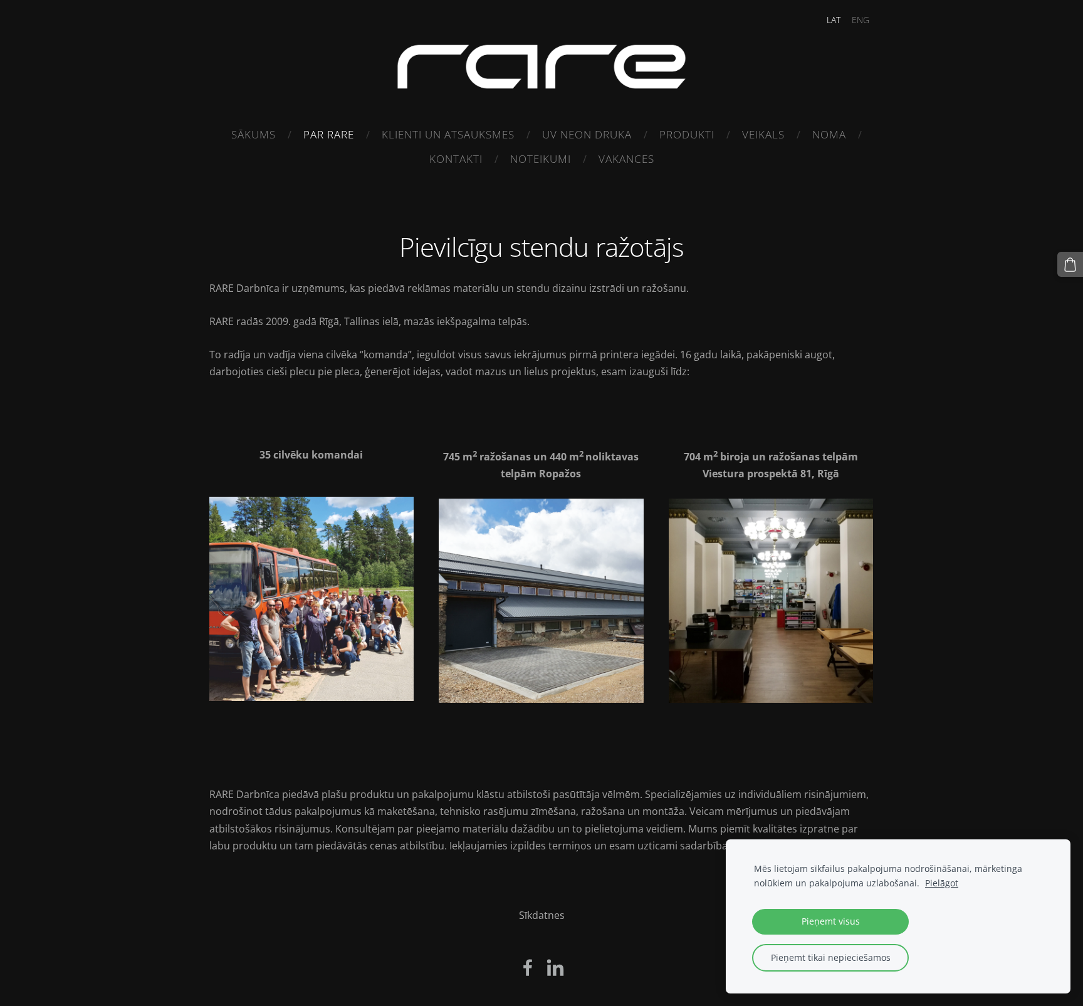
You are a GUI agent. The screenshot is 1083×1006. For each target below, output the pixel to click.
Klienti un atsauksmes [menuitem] (448, 134)
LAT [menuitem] (833, 20)
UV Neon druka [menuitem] (587, 134)
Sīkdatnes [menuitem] (542, 915)
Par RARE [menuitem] (328, 134)
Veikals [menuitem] (763, 134)
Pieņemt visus (831, 921)
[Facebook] (527, 967)
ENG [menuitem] (860, 20)
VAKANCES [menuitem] (626, 159)
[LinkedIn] (555, 967)
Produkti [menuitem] (686, 134)
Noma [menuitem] (829, 134)
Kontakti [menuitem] (456, 159)
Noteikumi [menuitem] (540, 159)
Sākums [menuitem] (253, 134)
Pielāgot (941, 883)
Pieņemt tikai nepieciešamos (831, 957)
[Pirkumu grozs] (1070, 264)
